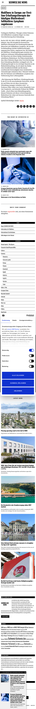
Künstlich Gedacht (5, 294)
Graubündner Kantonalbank (15, 631)
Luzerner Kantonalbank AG (22, 633)
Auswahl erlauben (18, 383)
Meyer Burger (30, 633)
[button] (27, 697)
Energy (4, 263)
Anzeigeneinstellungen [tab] (26, 320)
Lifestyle (3, 297)
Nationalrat (16, 635)
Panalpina (21, 635)
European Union (4, 290)
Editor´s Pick (4, 287)
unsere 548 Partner (13, 329)
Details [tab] (14, 320)
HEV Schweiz (24, 631)
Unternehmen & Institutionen (8, 232)
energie (18, 629)
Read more (5, 616)
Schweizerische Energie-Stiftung (8, 641)
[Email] (34, 106)
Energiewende (22, 629)
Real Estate (3, 312)
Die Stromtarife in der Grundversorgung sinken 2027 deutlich (16, 506)
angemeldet (11, 211)
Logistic (4, 278)
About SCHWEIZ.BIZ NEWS (7, 226)
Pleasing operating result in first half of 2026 (14, 431)
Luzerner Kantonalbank (11, 633)
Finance (4, 266)
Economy (3, 253)
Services (5, 281)
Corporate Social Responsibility (8, 247)
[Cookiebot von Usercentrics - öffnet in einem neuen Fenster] (26, 316)
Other (2, 306)
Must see (3, 303)
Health (3, 8)
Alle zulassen (18, 375)
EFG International (13, 629)
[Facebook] (18, 106)
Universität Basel (13, 646)
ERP (26, 629)
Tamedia (7, 646)
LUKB (4, 633)
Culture (3, 250)
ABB (2, 627)
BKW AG (12, 627)
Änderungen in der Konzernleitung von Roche (13, 197)
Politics (2, 309)
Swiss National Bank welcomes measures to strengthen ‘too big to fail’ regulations (17, 544)
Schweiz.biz (21, 638)
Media (2, 300)
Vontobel (26, 646)
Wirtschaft (30, 646)
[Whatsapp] (30, 106)
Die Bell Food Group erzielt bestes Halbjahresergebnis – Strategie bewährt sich (17, 582)
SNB (18, 644)
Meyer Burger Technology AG (7, 635)
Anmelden (33, 705)
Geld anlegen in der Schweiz (7, 235)
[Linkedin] (27, 106)
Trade (4, 284)
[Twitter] (21, 106)
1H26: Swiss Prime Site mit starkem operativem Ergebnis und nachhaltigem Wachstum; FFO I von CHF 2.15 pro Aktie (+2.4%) (18, 467)
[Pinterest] (24, 106)
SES (16, 644)
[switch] (31, 355)
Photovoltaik (25, 635)
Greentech (5, 269)
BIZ (6, 627)
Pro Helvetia (30, 635)
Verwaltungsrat (21, 646)
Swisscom (27, 643)
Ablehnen (18, 391)
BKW (8, 627)
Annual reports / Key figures (7, 244)
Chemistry (5, 257)
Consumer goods (7, 260)
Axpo (4, 627)
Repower (2, 639)
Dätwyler (7, 629)
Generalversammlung (5, 631)
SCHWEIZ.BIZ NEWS (30, 639)
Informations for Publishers (7, 229)
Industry (5, 275)
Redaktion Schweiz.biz (8, 27)
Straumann (22, 644)
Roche (22, 100)
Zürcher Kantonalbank (5, 648)
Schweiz (11, 638)
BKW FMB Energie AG (20, 627)
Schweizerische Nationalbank (22, 641)
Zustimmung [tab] (6, 320)
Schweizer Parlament (8, 643)
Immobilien (29, 631)
